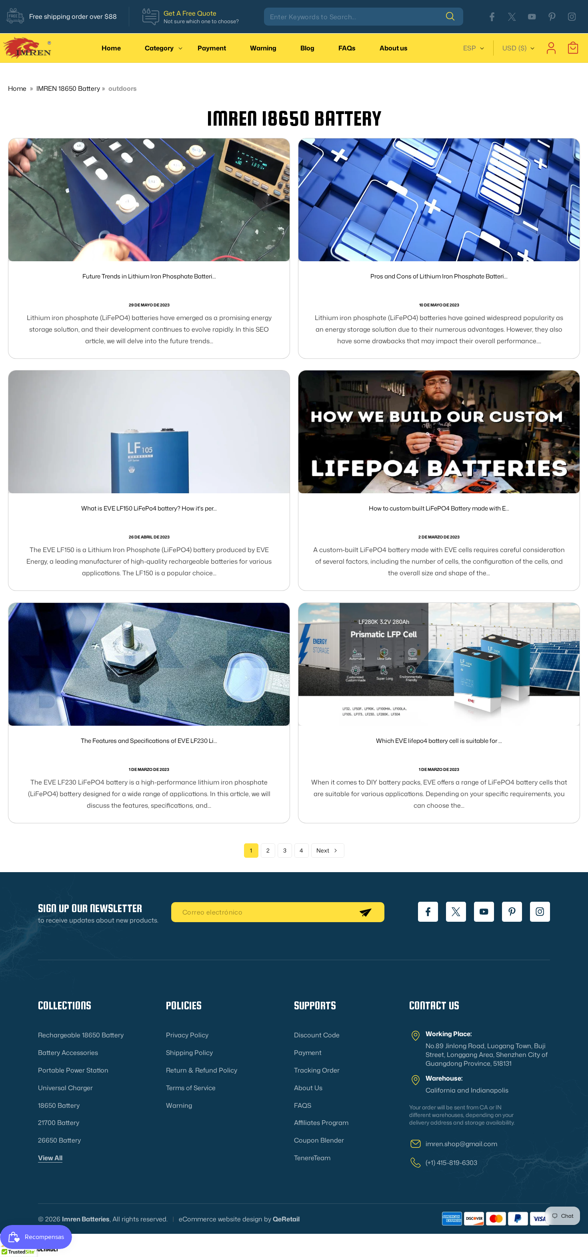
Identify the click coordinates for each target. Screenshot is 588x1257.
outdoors (122, 88)
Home (17, 88)
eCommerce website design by (225, 1219)
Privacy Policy (187, 1035)
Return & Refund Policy (201, 1069)
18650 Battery (59, 1105)
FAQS (302, 1105)
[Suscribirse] (365, 912)
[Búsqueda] (454, 16)
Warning (179, 1105)
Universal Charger (65, 1087)
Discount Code (317, 1035)
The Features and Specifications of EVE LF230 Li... (149, 741)
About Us (308, 1087)
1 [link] (251, 850)
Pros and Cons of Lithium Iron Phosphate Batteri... (439, 276)
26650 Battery (59, 1140)
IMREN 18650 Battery (68, 88)
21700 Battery (58, 1122)
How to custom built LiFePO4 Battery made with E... (439, 508)
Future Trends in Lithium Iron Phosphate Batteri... (149, 276)
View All (50, 1157)
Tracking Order (317, 1069)
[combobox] (363, 17)
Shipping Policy (189, 1052)
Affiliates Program (321, 1122)
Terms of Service (191, 1087)
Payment (308, 1052)
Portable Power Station (73, 1069)
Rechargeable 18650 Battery (81, 1035)
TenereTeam (312, 1157)
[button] (159, 48)
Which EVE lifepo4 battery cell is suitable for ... (439, 741)
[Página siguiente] (327, 850)
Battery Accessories (68, 1052)
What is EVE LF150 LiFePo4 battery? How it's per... (149, 508)
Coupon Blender (319, 1140)
